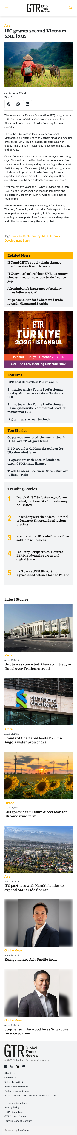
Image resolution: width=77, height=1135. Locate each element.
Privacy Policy (11, 1107)
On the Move (13, 950)
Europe (9, 803)
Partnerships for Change (17, 1091)
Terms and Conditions (15, 1103)
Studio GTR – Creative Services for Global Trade (30, 1096)
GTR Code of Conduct (16, 1116)
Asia (7, 25)
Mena (8, 655)
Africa (8, 729)
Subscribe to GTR (13, 1082)
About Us (9, 1073)
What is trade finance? (16, 1087)
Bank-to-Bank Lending (26, 236)
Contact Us (10, 1078)
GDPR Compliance (14, 1112)
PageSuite (23, 1130)
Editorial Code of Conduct (18, 1121)
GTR (10, 96)
